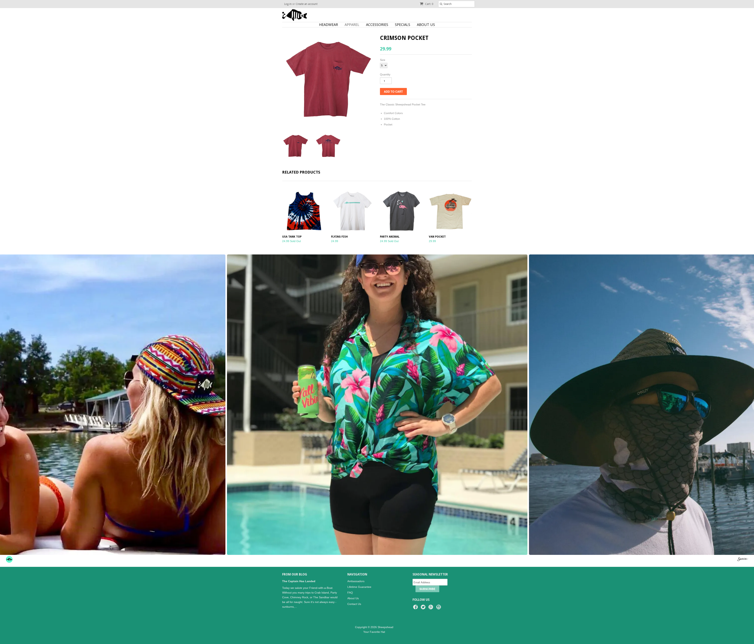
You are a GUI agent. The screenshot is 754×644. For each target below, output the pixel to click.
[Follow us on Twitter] (424, 608)
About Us (426, 24)
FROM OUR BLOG (294, 574)
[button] (377, 404)
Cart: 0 (428, 3)
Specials (402, 24)
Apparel (352, 24)
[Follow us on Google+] (431, 608)
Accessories (377, 24)
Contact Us (354, 604)
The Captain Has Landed (298, 581)
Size (382, 59)
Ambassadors (355, 581)
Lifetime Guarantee (359, 586)
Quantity (385, 74)
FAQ (350, 592)
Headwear (328, 24)
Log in (288, 3)
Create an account (307, 3)
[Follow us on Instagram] (439, 608)
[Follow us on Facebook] (416, 608)
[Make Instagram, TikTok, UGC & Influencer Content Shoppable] (742, 560)
